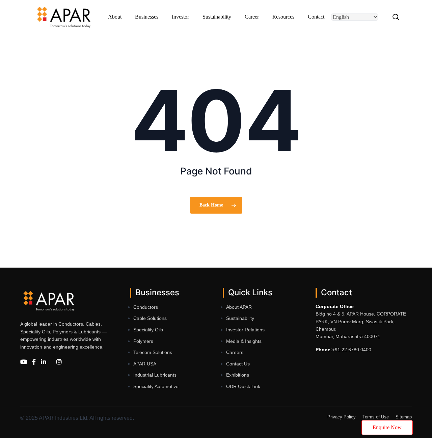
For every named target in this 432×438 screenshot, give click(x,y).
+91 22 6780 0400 (351, 349)
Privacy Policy (341, 416)
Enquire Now (387, 427)
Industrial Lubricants (155, 375)
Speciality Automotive (156, 386)
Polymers (143, 341)
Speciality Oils (148, 329)
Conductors (145, 307)
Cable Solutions (150, 318)
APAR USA (144, 363)
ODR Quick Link (243, 386)
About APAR (239, 307)
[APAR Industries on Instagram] (59, 362)
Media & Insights (244, 341)
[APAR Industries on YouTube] (23, 362)
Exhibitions (237, 375)
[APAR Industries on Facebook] (34, 362)
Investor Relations (245, 329)
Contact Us (238, 363)
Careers (234, 352)
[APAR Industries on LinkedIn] (43, 362)
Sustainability (240, 318)
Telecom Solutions (152, 352)
